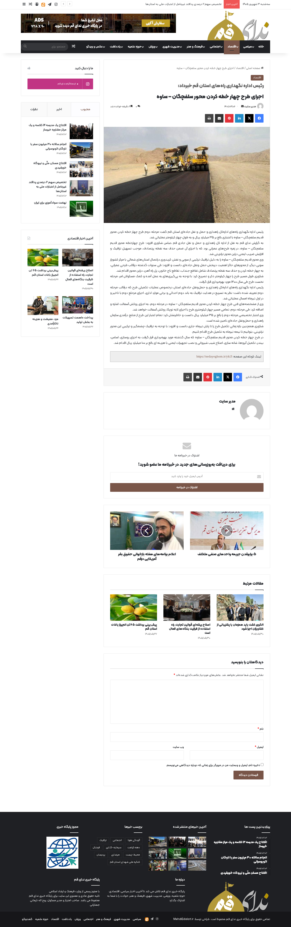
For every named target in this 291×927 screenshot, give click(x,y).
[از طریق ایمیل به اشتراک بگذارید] (219, 118)
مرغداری (115, 855)
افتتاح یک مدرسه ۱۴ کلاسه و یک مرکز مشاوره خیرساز (47, 127)
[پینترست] (229, 118)
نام (261, 729)
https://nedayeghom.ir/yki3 (214, 356)
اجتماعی (215, 46)
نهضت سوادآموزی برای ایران (206, 4)
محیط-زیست (133, 855)
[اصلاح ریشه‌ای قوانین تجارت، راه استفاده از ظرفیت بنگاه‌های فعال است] (186, 607)
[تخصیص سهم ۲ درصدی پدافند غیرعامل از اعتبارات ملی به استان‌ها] (81, 188)
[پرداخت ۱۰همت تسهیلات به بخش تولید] (77, 305)
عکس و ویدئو (94, 46)
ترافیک (103, 840)
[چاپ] (209, 118)
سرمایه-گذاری (113, 847)
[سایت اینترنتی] (233, 409)
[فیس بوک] (259, 118)
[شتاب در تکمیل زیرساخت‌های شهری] (158, 853)
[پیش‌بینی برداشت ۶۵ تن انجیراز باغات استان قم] (133, 607)
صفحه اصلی (253, 68)
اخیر (59, 109)
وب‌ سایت (178, 747)
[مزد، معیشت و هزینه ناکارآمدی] (42, 305)
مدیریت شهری (171, 46)
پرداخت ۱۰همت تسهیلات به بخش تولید (78, 319)
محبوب (85, 109)
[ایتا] (43, 4)
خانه (261, 46)
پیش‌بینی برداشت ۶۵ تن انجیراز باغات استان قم (134, 627)
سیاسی (247, 46)
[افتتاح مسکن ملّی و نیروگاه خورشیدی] (81, 169)
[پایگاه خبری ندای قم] (238, 24)
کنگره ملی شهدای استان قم (125, 862)
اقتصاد (232, 46)
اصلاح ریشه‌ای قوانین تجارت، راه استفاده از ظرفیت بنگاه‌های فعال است (189, 629)
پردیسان (101, 855)
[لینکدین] (239, 118)
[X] (249, 118)
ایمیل (259, 747)
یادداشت (115, 46)
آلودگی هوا (134, 840)
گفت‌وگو (27, 919)
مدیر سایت (250, 106)
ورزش (152, 46)
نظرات (34, 109)
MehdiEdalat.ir (183, 919)
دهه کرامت (133, 847)
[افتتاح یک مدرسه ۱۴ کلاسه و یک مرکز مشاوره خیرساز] (81, 131)
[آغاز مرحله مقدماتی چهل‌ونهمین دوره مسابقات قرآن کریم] (178, 865)
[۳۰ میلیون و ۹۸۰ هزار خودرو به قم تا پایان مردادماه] (197, 865)
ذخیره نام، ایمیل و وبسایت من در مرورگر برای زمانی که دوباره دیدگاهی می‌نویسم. (213, 765)
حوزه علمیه (134, 46)
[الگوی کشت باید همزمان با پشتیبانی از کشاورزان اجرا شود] (240, 607)
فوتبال (96, 847)
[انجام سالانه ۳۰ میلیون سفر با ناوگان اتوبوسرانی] (81, 150)
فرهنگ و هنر (195, 46)
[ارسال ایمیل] (242, 106)
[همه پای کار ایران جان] (158, 865)
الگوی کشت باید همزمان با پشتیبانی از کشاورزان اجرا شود (240, 627)
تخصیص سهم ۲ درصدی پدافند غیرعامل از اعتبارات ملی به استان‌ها (47, 186)
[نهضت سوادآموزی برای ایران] (81, 209)
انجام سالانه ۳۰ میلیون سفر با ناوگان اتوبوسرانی (48, 146)
